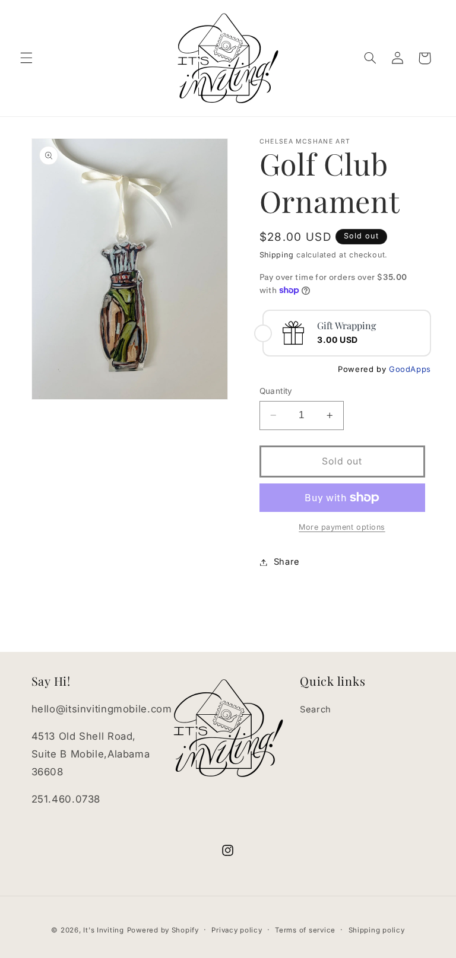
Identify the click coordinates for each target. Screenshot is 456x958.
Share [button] (287, 561)
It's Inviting (103, 930)
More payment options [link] (342, 527)
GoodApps (410, 369)
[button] (26, 58)
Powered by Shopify (163, 930)
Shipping (276, 254)
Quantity (276, 391)
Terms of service (305, 930)
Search (315, 709)
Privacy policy (236, 930)
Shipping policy (377, 930)
